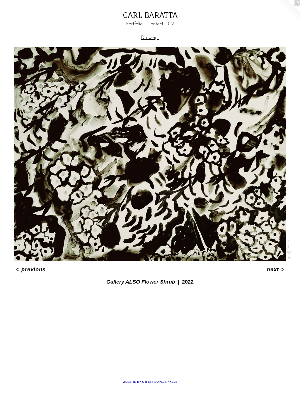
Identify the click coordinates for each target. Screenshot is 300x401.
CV (171, 24)
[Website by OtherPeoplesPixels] (288, 11)
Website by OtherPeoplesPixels (150, 381)
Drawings (150, 38)
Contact (155, 24)
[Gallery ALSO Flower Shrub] (150, 154)
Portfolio (134, 24)
